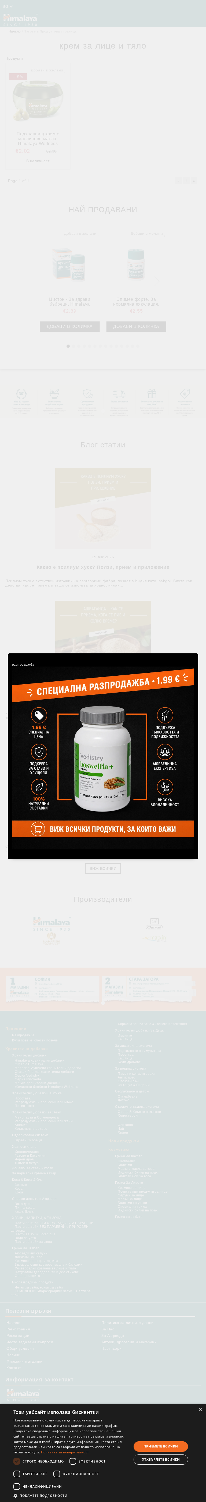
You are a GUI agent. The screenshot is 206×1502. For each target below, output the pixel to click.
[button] (70, 1495)
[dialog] (103, 1453)
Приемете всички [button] (161, 1446)
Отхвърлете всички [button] (161, 1459)
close (195, 652)
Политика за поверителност (65, 1452)
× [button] (200, 1410)
